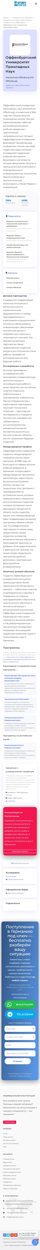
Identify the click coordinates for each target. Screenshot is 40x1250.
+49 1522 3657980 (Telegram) (16, 1213)
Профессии (7, 1182)
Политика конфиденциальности (22, 1239)
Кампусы (12, 273)
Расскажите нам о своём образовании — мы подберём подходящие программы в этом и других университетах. (19, 659)
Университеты (8, 1159)
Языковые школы (9, 1175)
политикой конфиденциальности (20, 1076)
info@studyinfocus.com (14, 1217)
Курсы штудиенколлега (12, 1172)
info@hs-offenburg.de (14, 798)
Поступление (11, 876)
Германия (9, 88)
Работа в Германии (10, 1188)
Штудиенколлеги (9, 1166)
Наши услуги (8, 1137)
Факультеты (14, 216)
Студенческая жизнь (15, 879)
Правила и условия (10, 1242)
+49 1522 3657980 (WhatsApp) (17, 1208)
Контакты (6, 1239)
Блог (5, 1147)
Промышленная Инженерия (17, 699)
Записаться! (10, 1122)
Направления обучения (12, 1185)
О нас (5, 1134)
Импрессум (22, 1242)
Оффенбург (10, 85)
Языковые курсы (9, 1179)
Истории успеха (9, 1140)
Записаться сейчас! (20, 851)
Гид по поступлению (10, 1143)
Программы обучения (11, 1169)
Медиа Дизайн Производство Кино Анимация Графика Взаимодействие (20, 678)
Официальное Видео (15, 893)
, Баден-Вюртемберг (22, 85)
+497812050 (11, 801)
